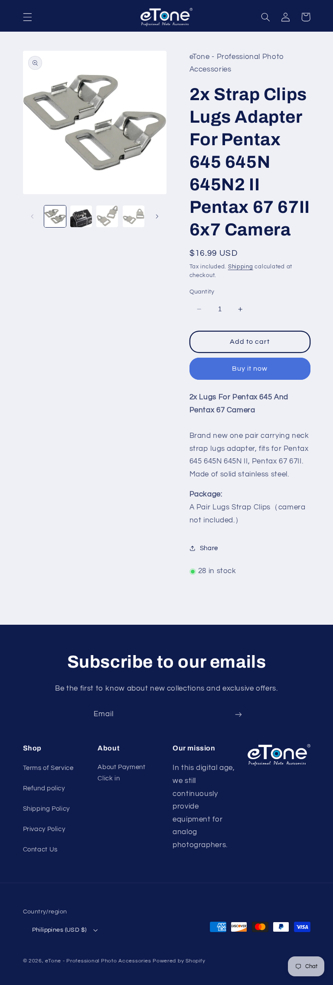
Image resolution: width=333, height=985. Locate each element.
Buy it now (250, 368)
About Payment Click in (121, 773)
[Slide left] (32, 216)
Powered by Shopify (179, 961)
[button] (27, 17)
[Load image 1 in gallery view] (55, 216)
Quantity (202, 292)
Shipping (240, 267)
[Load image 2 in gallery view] (81, 216)
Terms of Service (48, 768)
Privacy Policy (44, 829)
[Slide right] (156, 216)
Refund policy (44, 788)
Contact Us (40, 849)
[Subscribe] (238, 714)
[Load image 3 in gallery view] (107, 216)
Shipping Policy (46, 809)
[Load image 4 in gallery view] (133, 216)
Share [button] (209, 548)
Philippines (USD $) (59, 930)
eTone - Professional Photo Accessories (98, 961)
